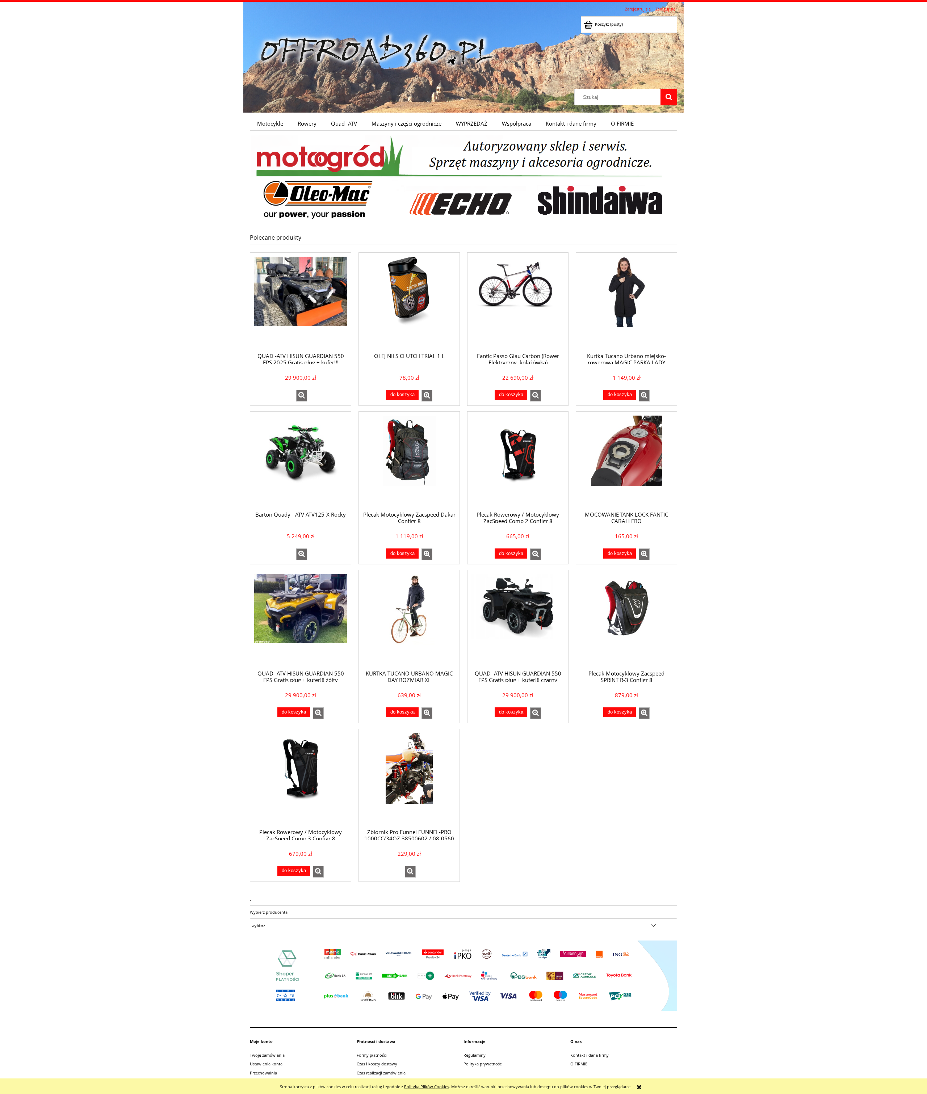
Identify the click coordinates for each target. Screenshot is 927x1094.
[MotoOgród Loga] (463, 177)
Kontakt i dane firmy (589, 1055)
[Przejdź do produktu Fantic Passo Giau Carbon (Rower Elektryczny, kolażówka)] (517, 302)
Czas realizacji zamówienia (381, 1073)
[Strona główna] (376, 51)
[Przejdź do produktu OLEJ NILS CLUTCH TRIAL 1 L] (409, 302)
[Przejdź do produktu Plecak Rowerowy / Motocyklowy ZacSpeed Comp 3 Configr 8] (300, 778)
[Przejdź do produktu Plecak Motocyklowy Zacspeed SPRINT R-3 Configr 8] (626, 619)
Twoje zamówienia (267, 1055)
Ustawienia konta (266, 1063)
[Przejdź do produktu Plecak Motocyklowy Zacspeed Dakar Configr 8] (409, 461)
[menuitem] (270, 123)
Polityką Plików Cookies (426, 1086)
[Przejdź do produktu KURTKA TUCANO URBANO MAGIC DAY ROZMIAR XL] (409, 619)
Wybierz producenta (269, 912)
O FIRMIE (578, 1063)
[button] (301, 395)
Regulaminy (475, 1055)
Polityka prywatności (483, 1063)
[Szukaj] (668, 97)
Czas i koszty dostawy (377, 1063)
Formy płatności (372, 1055)
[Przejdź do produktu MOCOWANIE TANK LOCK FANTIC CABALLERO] (626, 461)
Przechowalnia (263, 1073)
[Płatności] (463, 975)
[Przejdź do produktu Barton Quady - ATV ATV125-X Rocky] (300, 461)
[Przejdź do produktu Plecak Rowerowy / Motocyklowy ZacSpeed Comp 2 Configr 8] (517, 461)
